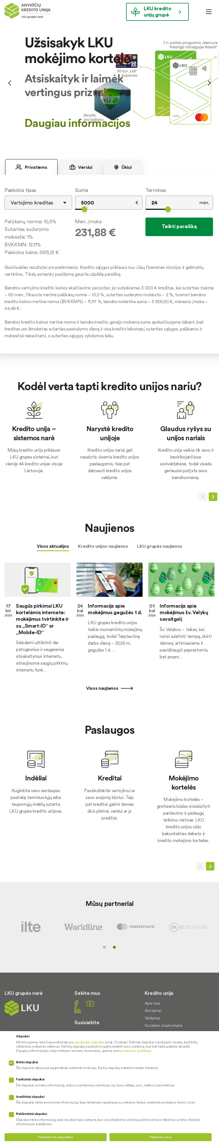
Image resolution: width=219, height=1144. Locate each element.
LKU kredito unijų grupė (157, 11)
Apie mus (152, 1003)
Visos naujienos (102, 688)
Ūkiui (125, 167)
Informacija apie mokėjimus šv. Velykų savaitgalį (184, 612)
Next (209, 83)
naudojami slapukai (89, 1042)
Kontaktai (153, 1010)
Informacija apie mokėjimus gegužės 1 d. (115, 609)
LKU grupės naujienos (159, 546)
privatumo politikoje (135, 1050)
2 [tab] (114, 947)
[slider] (84, 209)
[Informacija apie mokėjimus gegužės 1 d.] (109, 580)
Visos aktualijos (53, 546)
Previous (9, 83)
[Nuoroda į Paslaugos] (36, 790)
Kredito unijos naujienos (103, 546)
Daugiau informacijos (77, 123)
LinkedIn (77, 1010)
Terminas (155, 190)
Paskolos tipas (20, 190)
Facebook (76, 1003)
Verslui (84, 167)
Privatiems (35, 167)
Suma (81, 190)
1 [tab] (104, 947)
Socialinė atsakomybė (163, 1025)
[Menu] (208, 12)
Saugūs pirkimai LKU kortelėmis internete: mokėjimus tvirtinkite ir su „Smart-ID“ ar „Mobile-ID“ (42, 619)
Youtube (90, 1003)
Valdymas (152, 1018)
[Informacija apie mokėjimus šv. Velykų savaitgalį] (181, 580)
